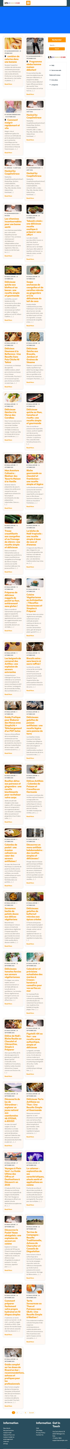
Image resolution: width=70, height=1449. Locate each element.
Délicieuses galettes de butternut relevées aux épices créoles (34, 914)
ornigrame (54, 85)
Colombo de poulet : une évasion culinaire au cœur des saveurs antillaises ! (11, 853)
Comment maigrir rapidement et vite (12, 124)
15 (25, 1413)
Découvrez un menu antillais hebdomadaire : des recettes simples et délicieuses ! (35, 851)
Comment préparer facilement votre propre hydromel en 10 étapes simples (12, 1307)
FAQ (52, 65)
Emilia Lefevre (32, 215)
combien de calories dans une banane (12, 59)
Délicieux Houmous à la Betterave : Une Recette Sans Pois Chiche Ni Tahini (13, 355)
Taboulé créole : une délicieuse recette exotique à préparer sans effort (35, 227)
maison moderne (8, 1437)
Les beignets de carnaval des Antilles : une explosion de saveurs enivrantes (13, 665)
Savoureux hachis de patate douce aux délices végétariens (12, 914)
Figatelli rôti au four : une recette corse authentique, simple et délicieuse (35, 1040)
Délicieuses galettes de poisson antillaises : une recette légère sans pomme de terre (35, 725)
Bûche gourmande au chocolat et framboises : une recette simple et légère (35, 477)
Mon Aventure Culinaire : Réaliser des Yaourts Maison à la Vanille (13, 476)
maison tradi (7, 1433)
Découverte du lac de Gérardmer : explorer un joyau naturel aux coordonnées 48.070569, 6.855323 (12, 1110)
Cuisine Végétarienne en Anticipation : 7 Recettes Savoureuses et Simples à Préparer (34, 603)
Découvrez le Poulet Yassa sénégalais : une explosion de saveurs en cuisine (13, 1236)
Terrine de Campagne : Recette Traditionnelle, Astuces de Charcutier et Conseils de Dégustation (34, 1242)
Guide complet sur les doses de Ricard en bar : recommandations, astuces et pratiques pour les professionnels (14, 1374)
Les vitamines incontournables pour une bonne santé (13, 222)
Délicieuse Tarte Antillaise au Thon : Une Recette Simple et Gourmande (35, 1105)
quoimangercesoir (12, 51)
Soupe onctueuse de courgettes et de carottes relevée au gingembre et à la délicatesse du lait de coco (35, 291)
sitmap (5, 1444)
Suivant (31, 1413)
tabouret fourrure (9, 1435)
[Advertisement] (35, 20)
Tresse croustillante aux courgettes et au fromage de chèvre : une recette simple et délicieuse (12, 539)
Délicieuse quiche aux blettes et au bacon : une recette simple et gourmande (12, 288)
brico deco (54, 80)
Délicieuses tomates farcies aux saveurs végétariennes (13, 973)
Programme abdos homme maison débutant (34, 65)
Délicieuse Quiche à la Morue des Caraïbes (10, 413)
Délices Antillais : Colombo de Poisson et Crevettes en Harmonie (35, 786)
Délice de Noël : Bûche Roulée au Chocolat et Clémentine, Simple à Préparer (13, 1042)
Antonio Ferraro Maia (13, 114)
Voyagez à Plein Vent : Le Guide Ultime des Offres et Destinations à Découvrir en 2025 (13, 1176)
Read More (8, 84)
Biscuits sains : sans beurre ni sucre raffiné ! (34, 661)
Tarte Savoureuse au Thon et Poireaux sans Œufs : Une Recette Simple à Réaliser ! (34, 1309)
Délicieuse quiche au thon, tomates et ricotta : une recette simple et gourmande (34, 416)
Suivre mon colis (56, 70)
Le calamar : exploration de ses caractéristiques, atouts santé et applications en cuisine (35, 1176)
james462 (9, 168)
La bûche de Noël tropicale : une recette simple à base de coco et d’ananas (34, 537)
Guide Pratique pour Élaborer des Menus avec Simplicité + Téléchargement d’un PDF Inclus (13, 724)
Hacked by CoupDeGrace (34, 116)
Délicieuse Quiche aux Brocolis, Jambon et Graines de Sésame (32, 355)
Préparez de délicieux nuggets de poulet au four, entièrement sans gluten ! (12, 599)
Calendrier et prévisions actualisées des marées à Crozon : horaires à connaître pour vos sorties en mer (34, 979)
